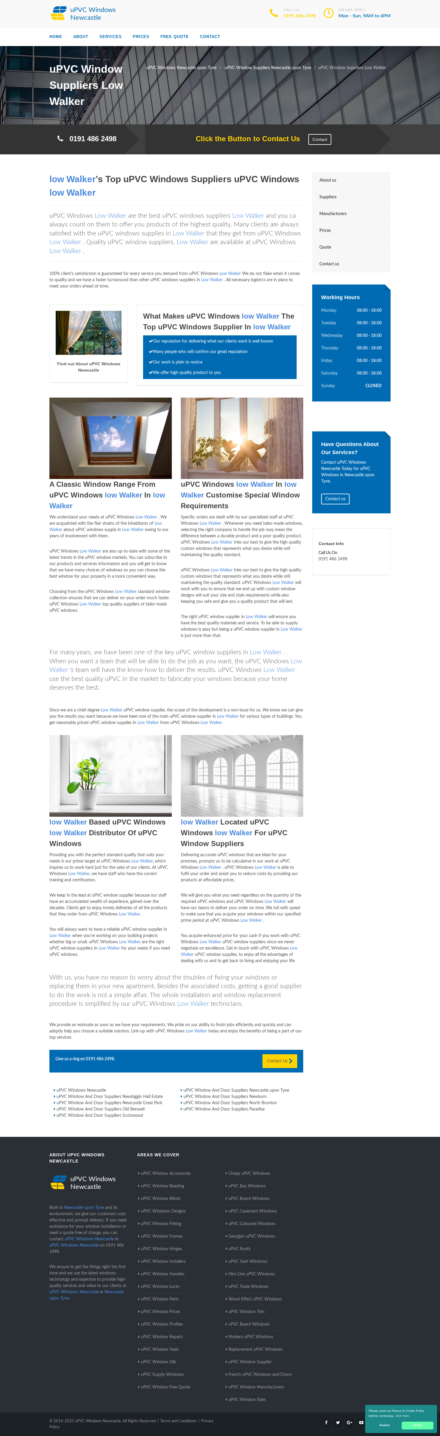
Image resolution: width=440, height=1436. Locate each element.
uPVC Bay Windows (246, 1186)
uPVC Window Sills (158, 1362)
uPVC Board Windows (249, 1199)
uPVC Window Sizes (247, 1400)
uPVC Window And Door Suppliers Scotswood (100, 1115)
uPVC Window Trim (246, 1312)
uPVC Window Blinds (160, 1199)
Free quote (174, 36)
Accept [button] (417, 1425)
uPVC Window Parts (160, 1299)
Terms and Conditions (178, 1421)
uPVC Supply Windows (162, 1375)
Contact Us (278, 1061)
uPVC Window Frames (162, 1236)
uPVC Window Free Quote (165, 1387)
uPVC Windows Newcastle (81, 1090)
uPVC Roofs (239, 1249)
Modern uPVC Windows (250, 1337)
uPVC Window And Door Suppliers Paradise (224, 1109)
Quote (325, 247)
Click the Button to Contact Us (244, 139)
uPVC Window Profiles (162, 1324)
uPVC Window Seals (160, 1349)
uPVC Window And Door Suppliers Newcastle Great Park (109, 1103)
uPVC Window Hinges (161, 1249)
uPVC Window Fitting (161, 1224)
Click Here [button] (402, 1415)
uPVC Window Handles (162, 1274)
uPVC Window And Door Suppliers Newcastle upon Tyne (236, 1090)
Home (55, 36)
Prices (141, 36)
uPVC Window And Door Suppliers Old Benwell (101, 1109)
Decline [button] (385, 1425)
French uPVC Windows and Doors (260, 1375)
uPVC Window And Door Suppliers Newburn (225, 1097)
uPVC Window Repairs (162, 1337)
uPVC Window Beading (162, 1186)
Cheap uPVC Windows (249, 1174)
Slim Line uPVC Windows (251, 1274)
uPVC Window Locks (160, 1287)
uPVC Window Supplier (250, 1362)
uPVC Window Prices (160, 1312)
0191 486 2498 (300, 15)
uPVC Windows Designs (163, 1211)
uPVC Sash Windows (247, 1261)
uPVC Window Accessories (166, 1174)
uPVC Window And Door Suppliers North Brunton (230, 1103)
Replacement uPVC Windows (255, 1349)
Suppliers (327, 197)
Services (110, 36)
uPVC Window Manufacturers (256, 1387)
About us (327, 180)
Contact (210, 36)
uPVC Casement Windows (252, 1211)
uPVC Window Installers (163, 1261)
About (80, 36)
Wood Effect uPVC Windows (255, 1299)
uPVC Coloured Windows (251, 1224)
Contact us (329, 264)
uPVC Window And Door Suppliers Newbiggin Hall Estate (110, 1097)
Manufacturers (333, 214)
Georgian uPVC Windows (251, 1236)
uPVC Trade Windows (248, 1287)
